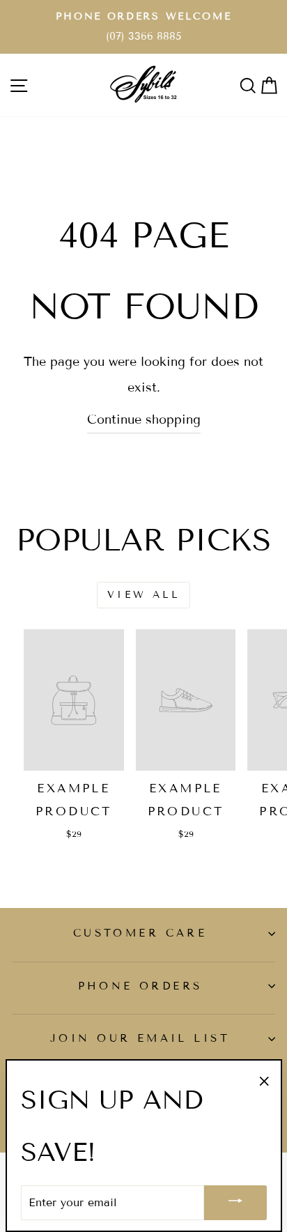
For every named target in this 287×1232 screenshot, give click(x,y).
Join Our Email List (140, 1038)
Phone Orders (140, 986)
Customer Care (140, 933)
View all (143, 595)
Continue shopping (144, 419)
